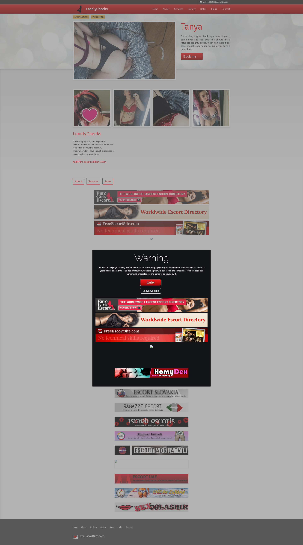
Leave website (151, 290)
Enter (151, 282)
